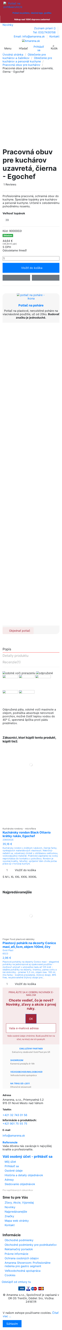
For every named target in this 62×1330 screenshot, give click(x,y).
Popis (7, 649)
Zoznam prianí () (45, 28)
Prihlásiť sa (12, 1166)
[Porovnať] (31, 824)
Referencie (10, 1142)
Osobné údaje (14, 1170)
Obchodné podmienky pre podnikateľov (31, 1244)
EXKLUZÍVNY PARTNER (31, 1048)
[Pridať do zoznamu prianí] (29, 824)
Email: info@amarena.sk (30, 36)
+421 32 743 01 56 (15, 1115)
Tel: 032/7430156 (44, 32)
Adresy (9, 1179)
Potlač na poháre (31, 305)
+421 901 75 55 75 (15, 1123)
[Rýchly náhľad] (33, 824)
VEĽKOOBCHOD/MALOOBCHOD (26, 1072)
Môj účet (10, 1161)
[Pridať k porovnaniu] (45, 278)
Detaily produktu (15, 656)
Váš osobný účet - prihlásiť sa (28, 1156)
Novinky (8, 24)
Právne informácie (16, 1253)
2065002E (8, 839)
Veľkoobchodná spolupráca (22, 1270)
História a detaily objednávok (24, 1175)
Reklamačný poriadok (19, 1249)
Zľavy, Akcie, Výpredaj (19, 1202)
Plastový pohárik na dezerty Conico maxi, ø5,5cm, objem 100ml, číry (29, 945)
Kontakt (54, 36)
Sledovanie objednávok (20, 1184)
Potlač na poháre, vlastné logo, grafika (32, 13)
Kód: (5, 231)
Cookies (10, 1275)
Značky (9, 1216)
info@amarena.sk (14, 1135)
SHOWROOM (16, 1060)
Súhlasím (12, 1323)
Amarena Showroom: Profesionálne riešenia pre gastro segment (27, 1264)
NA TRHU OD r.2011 (20, 1083)
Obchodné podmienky (19, 1240)
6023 (5, 953)
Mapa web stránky (17, 1220)
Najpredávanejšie (16, 1211)
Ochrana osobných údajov (22, 1258)
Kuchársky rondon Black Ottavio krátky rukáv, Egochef (27, 834)
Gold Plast (8, 950)
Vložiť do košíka (31, 268)
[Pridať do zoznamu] (16, 278)
